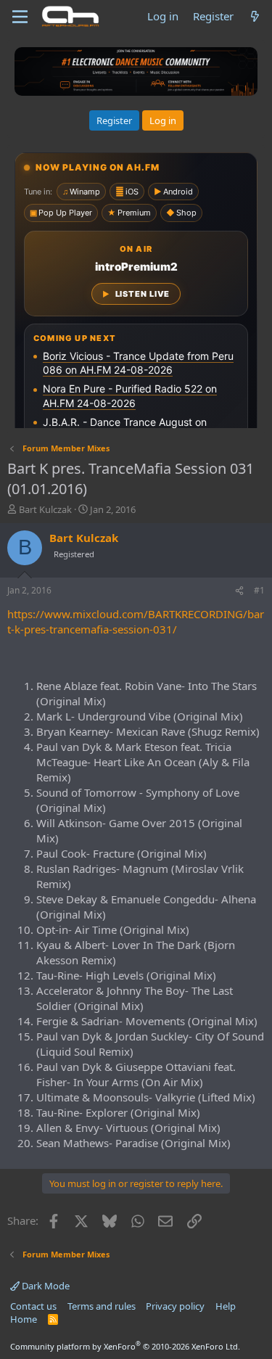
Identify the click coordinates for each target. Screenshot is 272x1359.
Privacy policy (175, 1306)
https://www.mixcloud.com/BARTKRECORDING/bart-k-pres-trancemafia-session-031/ (135, 621)
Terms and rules (101, 1306)
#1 (259, 590)
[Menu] (20, 16)
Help (225, 1306)
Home (23, 1319)
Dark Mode (45, 1285)
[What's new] (255, 16)
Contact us (33, 1306)
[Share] (239, 591)
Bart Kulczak (45, 509)
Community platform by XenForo (125, 1346)
